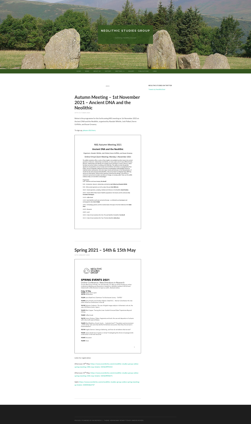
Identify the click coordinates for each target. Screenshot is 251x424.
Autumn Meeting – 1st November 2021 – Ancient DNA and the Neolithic (107, 102)
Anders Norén (137, 420)
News (87, 71)
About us (97, 71)
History (108, 71)
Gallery (131, 71)
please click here (89, 130)
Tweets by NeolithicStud (156, 89)
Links (155, 71)
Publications (143, 71)
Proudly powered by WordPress (88, 420)
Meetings (119, 71)
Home (79, 71)
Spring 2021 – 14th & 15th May (105, 250)
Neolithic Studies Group (125, 30)
